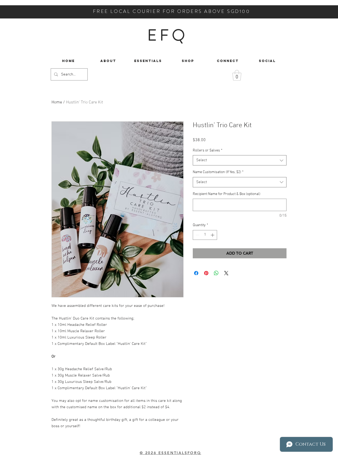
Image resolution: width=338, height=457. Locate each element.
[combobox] (240, 160)
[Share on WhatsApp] (216, 273)
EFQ (167, 35)
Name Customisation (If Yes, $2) (218, 172)
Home (56, 102)
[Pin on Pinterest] (206, 273)
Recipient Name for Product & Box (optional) (226, 194)
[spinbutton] (205, 235)
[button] (236, 75)
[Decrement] (197, 235)
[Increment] (213, 235)
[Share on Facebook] (196, 273)
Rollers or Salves (207, 150)
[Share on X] (226, 273)
